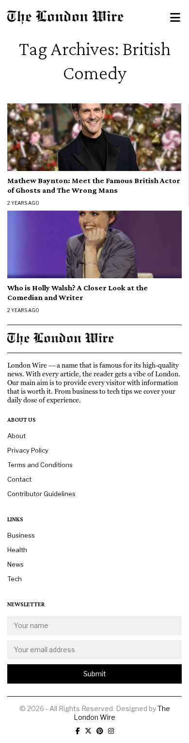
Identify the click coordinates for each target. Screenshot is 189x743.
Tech (14, 579)
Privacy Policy (27, 450)
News (15, 564)
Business (21, 535)
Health (17, 550)
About (16, 436)
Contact (19, 479)
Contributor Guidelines (41, 494)
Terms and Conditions (40, 465)
